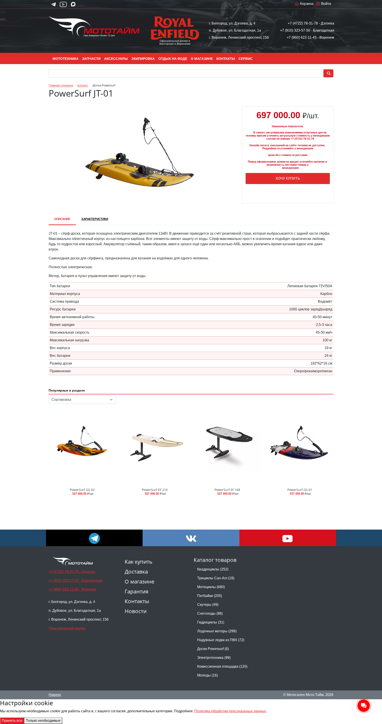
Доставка (136, 571)
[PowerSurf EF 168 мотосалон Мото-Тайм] (227, 446)
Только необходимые (43, 720)
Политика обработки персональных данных (230, 711)
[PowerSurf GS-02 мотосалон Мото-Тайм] (82, 446)
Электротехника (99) (214, 657)
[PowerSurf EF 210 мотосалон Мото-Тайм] (154, 446)
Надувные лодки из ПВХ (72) (220, 640)
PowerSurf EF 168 (227, 490)
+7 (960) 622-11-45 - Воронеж (310, 37)
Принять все (12, 720)
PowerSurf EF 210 (155, 490)
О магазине (139, 581)
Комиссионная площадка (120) (222, 666)
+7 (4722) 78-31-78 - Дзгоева (311, 23)
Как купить (138, 561)
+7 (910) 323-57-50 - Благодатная (307, 30)
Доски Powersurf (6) (213, 649)
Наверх (55, 695)
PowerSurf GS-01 (299, 490)
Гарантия (136, 591)
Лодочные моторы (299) (217, 631)
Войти (326, 4)
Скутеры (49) (207, 604)
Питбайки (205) (209, 596)
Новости (136, 611)
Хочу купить (287, 178)
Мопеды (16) (207, 675)
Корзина (306, 4)
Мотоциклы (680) (211, 587)
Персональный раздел (67, 628)
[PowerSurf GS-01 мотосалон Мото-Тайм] (299, 446)
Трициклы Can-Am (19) (215, 578)
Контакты (137, 601)
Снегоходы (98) (210, 613)
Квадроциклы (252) (212, 569)
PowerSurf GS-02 (82, 490)
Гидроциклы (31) (210, 622)
